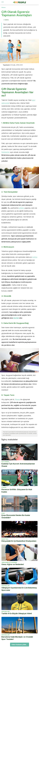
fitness (17, 399)
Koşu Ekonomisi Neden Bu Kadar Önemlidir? (15, 516)
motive (34, 257)
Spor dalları (5, 585)
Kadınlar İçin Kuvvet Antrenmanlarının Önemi (18, 465)
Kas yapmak (5, 461)
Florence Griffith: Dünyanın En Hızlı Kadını (16, 490)
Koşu (3, 513)
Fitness (3, 7)
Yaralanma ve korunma (9, 562)
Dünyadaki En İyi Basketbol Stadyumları (18, 541)
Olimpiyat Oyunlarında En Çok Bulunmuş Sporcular (19, 589)
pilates (21, 208)
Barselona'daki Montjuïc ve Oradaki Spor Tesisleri (17, 638)
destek (16, 318)
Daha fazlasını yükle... (19, 644)
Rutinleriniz (5, 152)
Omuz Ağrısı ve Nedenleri (12, 564)
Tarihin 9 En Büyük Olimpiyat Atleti (16, 613)
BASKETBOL (4, 539)
